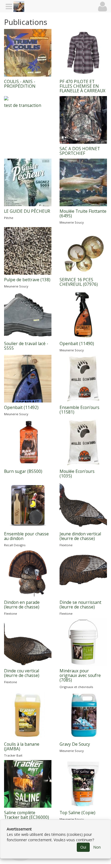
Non (97, 847)
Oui (83, 847)
